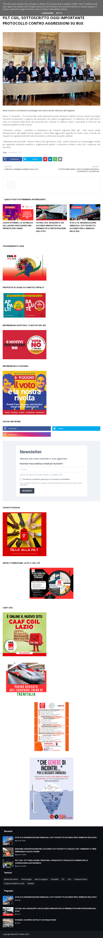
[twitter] (76, 428)
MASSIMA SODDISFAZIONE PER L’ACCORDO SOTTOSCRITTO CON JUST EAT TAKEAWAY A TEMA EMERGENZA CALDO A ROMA (55, 850)
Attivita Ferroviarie (11, 879)
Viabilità (31, 883)
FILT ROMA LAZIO (22, 934)
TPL (20, 152)
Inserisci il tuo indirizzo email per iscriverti (41, 464)
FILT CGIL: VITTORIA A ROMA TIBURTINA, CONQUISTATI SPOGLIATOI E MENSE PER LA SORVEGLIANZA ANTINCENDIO (51, 861)
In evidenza (12, 152)
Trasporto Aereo (80, 879)
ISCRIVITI (27, 491)
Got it (59, 13)
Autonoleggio (26, 879)
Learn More (47, 13)
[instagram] (27, 434)
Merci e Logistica (41, 879)
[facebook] (27, 428)
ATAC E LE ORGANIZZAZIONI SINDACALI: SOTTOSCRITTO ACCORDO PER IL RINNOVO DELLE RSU (83, 226)
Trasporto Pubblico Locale (14, 883)
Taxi (69, 879)
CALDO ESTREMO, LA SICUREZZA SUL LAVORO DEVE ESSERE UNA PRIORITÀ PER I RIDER (18, 225)
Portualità (54, 879)
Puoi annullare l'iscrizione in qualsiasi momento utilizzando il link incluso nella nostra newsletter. (51, 484)
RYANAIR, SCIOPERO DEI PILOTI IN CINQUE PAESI (35, 920)
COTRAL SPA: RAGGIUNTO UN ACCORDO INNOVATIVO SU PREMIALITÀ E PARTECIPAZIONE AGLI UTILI (51, 226)
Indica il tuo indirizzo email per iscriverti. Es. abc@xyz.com (41, 475)
